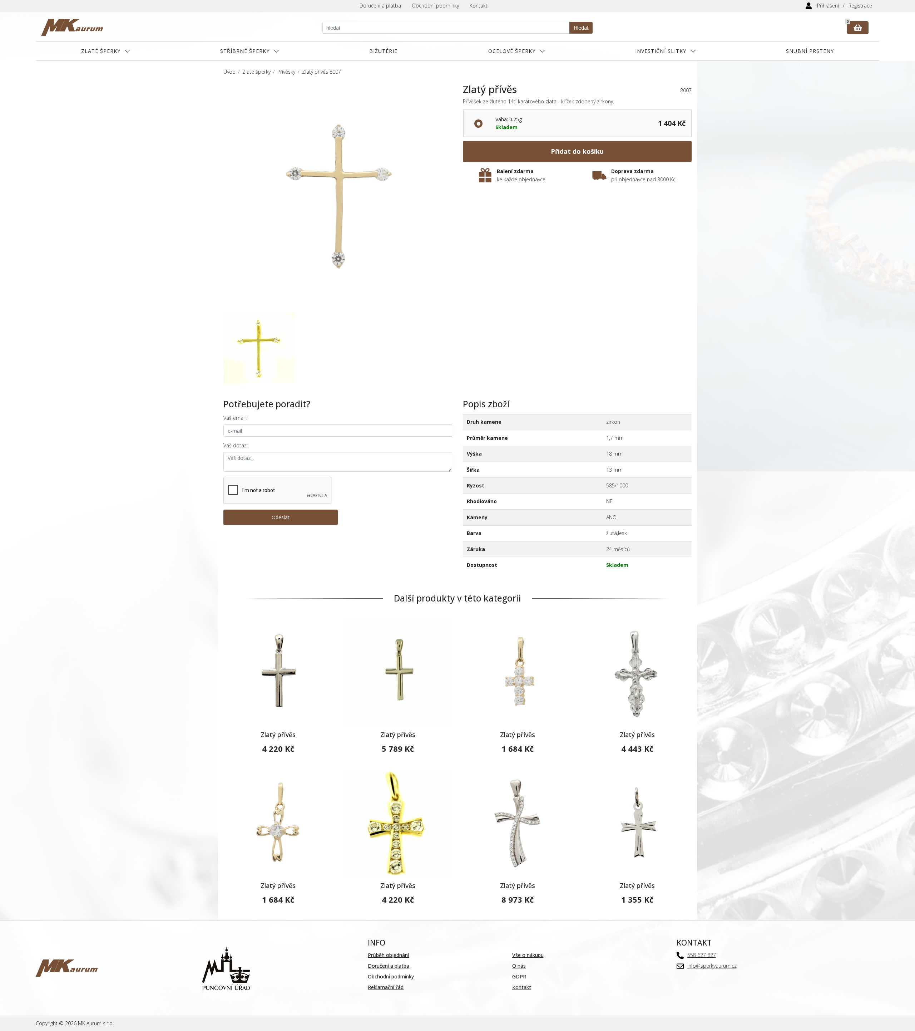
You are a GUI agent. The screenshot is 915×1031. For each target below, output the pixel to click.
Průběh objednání (388, 955)
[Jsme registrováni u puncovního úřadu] (226, 967)
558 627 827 (701, 955)
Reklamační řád (386, 987)
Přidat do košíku (577, 151)
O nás (519, 965)
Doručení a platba (380, 5)
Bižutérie (383, 51)
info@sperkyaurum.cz (712, 965)
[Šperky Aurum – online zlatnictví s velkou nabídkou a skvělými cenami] (72, 28)
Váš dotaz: (235, 445)
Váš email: (235, 417)
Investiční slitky (660, 51)
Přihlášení (828, 5)
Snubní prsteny (810, 51)
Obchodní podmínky (435, 5)
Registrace (860, 5)
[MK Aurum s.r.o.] (67, 967)
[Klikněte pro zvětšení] (337, 197)
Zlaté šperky (100, 51)
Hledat (581, 27)
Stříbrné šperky (244, 51)
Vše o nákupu (528, 955)
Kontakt (479, 5)
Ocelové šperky (511, 51)
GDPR (519, 976)
